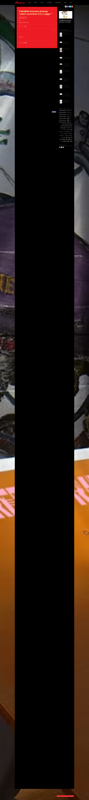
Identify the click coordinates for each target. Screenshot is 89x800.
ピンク (71, 131)
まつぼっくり (69, 127)
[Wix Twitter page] (70, 6)
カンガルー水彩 (69, 129)
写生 (66, 137)
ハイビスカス (66, 131)
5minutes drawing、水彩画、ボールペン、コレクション (65, 122)
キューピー (61, 131)
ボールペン (62, 135)
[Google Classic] (63, 147)
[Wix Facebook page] (68, 6)
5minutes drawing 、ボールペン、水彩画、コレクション (65, 112)
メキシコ (66, 135)
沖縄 (66, 139)
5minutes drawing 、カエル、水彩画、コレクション (65, 110)
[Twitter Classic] (61, 147)
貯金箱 (71, 141)
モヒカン (70, 135)
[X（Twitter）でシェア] (22, 26)
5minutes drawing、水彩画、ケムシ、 (65, 120)
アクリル (64, 129)
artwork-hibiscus (63, 127)
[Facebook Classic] (59, 147)
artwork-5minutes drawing (23, 22)
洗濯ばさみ (70, 139)
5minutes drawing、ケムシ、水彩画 (65, 114)
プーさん (65, 133)
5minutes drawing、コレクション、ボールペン (65, 116)
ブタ (62, 133)
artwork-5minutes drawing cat (66, 125)
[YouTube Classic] (66, 6)
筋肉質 (64, 141)
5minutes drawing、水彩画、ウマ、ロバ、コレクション (65, 118)
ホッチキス (70, 133)
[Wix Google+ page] (72, 6)
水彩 (71, 137)
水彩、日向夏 (62, 139)
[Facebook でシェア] (19, 26)
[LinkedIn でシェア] (25, 26)
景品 (69, 137)
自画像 (67, 141)
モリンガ (63, 137)
